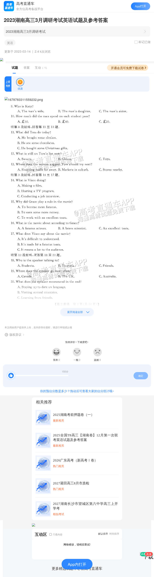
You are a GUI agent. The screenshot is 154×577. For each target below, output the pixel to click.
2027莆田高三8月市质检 (71, 483)
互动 (41, 67)
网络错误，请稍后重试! (77, 544)
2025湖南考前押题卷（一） (73, 415)
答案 (27, 67)
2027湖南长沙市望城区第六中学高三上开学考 (85, 506)
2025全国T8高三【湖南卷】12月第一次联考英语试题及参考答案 (85, 437)
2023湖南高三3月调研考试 (26, 31)
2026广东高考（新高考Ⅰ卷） (75, 460)
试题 (15, 67)
